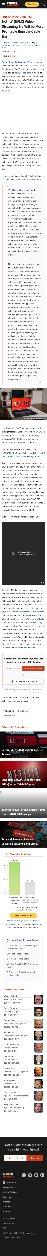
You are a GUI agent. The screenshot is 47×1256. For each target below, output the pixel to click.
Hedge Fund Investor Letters (14, 17)
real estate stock (34, 611)
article (41, 428)
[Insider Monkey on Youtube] (37, 1175)
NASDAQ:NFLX (8, 711)
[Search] (43, 4)
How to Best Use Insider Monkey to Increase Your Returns (22, 947)
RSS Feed (11, 1182)
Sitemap (6, 1211)
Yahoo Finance (22, 711)
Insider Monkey (21, 700)
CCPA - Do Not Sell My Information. (18, 1232)
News (30, 17)
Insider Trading (10, 1192)
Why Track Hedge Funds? (18, 953)
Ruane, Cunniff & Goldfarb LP (15, 62)
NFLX (35, 140)
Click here (18, 692)
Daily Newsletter (9, 715)
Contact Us (8, 1206)
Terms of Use (8, 1223)
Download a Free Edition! (18, 958)
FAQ (4, 1228)
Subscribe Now (23, 915)
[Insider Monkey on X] (31, 1175)
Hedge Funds (9, 1187)
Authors (6, 1201)
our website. (30, 647)
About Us (7, 1197)
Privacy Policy (9, 1218)
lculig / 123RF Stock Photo (38, 418)
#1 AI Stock (32, 4)
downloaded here (23, 72)
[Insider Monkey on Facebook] (25, 1175)
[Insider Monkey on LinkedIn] (42, 1175)
